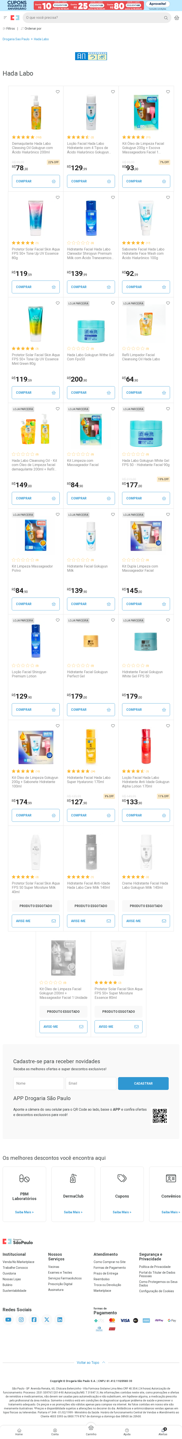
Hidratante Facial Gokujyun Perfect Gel (87, 674)
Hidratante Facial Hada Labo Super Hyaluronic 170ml (89, 780)
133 (132, 801)
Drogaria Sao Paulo (16, 39)
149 (22, 484)
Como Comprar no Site (110, 1262)
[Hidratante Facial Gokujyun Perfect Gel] (91, 640)
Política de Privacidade (155, 1267)
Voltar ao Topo (88, 1363)
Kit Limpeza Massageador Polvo (32, 568)
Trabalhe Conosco (15, 1267)
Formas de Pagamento (110, 1267)
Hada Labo (41, 39)
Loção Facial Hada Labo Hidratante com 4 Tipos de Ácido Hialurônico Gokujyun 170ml (88, 147)
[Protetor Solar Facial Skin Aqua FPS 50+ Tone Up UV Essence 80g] (35, 218)
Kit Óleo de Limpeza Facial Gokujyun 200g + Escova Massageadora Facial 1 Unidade (143, 147)
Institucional (14, 1254)
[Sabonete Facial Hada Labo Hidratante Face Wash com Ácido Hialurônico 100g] (146, 218)
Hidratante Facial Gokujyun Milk (87, 568)
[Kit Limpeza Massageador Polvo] (35, 535)
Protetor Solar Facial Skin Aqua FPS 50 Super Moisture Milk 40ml (36, 887)
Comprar (24, 181)
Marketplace (102, 1290)
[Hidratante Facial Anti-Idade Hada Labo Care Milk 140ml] (91, 852)
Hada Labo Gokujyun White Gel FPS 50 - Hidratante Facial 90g (146, 463)
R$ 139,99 (74, 796)
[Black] (88, 5)
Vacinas (53, 1267)
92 (130, 273)
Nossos (56, 1256)
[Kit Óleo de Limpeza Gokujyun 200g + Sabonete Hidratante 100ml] (35, 746)
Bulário (7, 1285)
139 (77, 273)
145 (132, 590)
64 (130, 379)
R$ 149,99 (129, 796)
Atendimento (106, 1254)
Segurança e (150, 1256)
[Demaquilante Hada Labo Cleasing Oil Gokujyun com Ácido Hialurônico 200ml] (35, 112)
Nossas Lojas (12, 1279)
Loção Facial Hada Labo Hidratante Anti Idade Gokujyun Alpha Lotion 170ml (145, 782)
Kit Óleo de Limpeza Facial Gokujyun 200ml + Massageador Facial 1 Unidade (63, 993)
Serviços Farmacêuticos (65, 1278)
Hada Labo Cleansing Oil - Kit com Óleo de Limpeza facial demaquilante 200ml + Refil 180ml (34, 465)
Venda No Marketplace (18, 1262)
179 (77, 696)
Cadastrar (143, 1083)
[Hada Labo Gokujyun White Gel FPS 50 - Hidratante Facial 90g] (146, 429)
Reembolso (102, 1279)
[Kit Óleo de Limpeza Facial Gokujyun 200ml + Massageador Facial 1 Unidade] (63, 957)
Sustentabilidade (14, 1290)
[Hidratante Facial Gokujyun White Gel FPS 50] (146, 640)
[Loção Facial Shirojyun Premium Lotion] (35, 640)
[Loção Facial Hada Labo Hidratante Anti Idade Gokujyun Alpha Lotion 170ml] (146, 746)
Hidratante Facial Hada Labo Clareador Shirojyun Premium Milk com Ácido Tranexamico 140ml (89, 253)
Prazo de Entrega (106, 1273)
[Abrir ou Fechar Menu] (5, 17)
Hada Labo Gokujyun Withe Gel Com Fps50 (90, 357)
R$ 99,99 (18, 162)
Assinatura (55, 1290)
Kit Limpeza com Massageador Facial (83, 463)
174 (22, 801)
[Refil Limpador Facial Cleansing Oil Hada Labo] (146, 323)
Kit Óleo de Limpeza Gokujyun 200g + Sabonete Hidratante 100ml (35, 782)
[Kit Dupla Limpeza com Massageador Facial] (146, 535)
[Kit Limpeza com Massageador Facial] (91, 429)
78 (20, 167)
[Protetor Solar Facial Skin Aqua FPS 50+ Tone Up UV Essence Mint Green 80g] (35, 323)
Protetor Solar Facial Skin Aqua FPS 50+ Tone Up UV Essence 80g (36, 253)
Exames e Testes (60, 1272)
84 (75, 484)
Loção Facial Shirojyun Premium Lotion (29, 674)
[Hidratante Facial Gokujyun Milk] (91, 535)
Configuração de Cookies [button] (156, 1291)
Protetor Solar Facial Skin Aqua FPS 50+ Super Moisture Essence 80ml (118, 993)
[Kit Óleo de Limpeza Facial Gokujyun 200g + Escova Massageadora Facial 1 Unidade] (146, 112)
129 (77, 167)
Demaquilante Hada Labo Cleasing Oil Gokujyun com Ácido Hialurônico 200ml (32, 147)
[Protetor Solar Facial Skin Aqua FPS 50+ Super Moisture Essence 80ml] (118, 957)
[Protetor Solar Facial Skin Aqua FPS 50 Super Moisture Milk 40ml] (35, 852)
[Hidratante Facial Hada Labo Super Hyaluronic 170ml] (91, 746)
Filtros (10, 28)
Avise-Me (23, 921)
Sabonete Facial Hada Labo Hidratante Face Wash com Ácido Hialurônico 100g (143, 253)
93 (130, 167)
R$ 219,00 (129, 479)
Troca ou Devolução (107, 1285)
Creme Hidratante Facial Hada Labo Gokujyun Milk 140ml (145, 885)
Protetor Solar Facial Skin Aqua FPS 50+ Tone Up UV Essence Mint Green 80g (36, 359)
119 (22, 273)
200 (77, 379)
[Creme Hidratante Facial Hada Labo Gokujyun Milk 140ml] (146, 852)
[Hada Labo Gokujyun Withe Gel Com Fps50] (91, 323)
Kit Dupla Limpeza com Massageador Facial (140, 568)
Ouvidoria (9, 1273)
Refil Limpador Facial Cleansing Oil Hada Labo (141, 357)
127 (77, 801)
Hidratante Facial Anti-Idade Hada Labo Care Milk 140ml (88, 885)
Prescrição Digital (60, 1284)
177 (132, 484)
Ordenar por (33, 28)
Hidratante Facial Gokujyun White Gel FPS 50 (142, 674)
